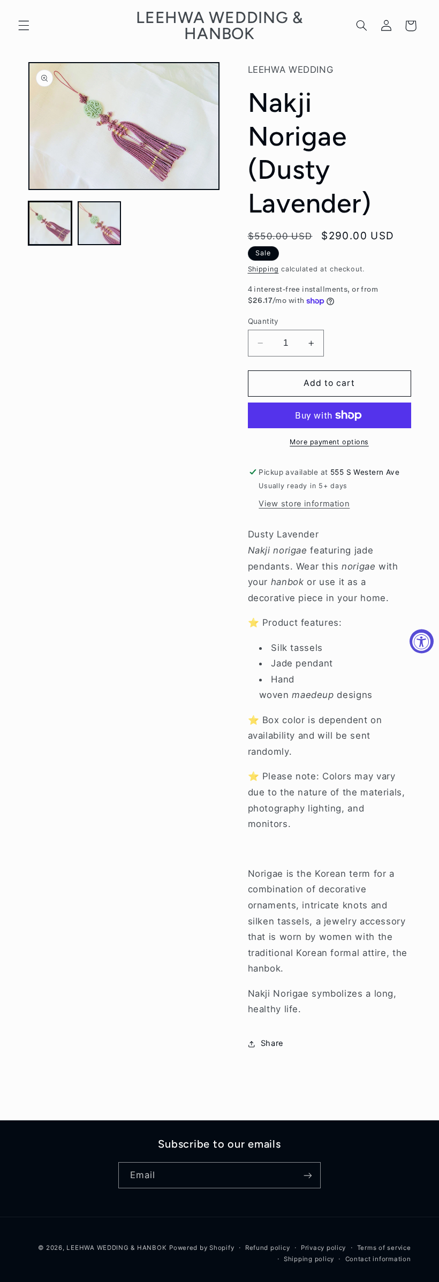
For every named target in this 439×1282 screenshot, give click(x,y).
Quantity (263, 321)
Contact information (378, 1259)
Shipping (263, 269)
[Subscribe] (308, 1175)
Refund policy (267, 1247)
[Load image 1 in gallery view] (50, 223)
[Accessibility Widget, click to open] (422, 641)
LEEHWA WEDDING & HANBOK (116, 1247)
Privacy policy (323, 1247)
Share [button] (272, 1043)
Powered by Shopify (201, 1247)
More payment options (329, 442)
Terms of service (384, 1247)
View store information (304, 504)
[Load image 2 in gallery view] (100, 223)
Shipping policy (309, 1259)
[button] (23, 25)
